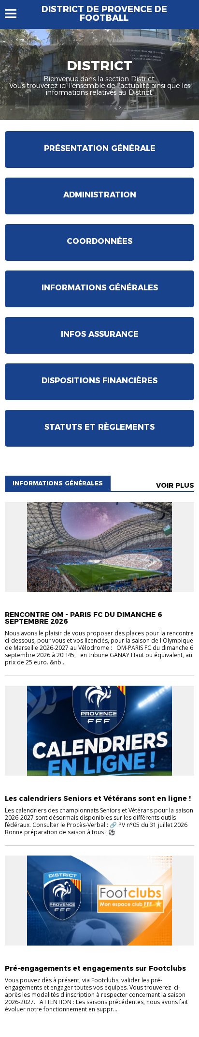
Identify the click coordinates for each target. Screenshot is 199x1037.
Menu (15, 13)
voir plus (175, 485)
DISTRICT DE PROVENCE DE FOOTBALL (104, 13)
